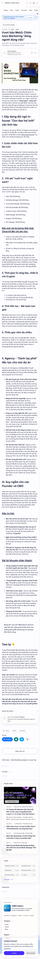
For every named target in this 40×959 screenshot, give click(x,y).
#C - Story (6, 731)
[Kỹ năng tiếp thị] (29, 833)
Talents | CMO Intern (12, 3)
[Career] (17, 10)
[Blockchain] (18, 806)
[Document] (24, 10)
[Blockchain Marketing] (28, 806)
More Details (31, 953)
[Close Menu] (35, 17)
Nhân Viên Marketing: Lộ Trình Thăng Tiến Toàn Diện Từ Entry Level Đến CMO (20, 837)
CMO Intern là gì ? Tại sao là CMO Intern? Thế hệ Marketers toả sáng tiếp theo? (20, 827)
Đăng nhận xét (20, 751)
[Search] (27, 2)
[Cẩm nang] (24, 842)
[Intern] (11, 10)
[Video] (30, 10)
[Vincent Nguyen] (11, 51)
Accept (14, 953)
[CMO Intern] (19, 823)
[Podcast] (36, 10)
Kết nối (13, 18)
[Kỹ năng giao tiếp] (19, 833)
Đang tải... (5, 766)
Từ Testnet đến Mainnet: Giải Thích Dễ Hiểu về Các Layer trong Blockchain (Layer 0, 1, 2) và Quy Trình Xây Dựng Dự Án (20, 812)
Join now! (29, 17)
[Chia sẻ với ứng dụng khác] (27, 739)
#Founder (22, 731)
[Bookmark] (30, 2)
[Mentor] (6, 10)
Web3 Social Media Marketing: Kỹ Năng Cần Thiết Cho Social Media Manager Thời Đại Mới (21, 848)
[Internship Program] (28, 823)
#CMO (14, 731)
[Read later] (31, 52)
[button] (37, 2)
